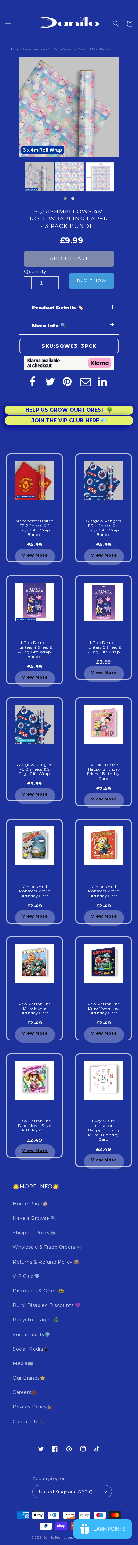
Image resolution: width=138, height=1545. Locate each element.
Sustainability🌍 (31, 1334)
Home (14, 48)
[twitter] (50, 381)
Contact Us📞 (29, 1421)
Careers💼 (25, 1392)
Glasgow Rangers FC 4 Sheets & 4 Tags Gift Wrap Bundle (103, 528)
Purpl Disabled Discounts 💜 (47, 1305)
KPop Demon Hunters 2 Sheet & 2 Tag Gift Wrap (103, 647)
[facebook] (32, 381)
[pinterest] (68, 381)
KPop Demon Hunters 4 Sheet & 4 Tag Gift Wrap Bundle (34, 649)
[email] (85, 381)
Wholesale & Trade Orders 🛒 (47, 1247)
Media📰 (23, 1363)
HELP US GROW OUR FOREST (65, 410)
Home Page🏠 (30, 1204)
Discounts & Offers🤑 (38, 1291)
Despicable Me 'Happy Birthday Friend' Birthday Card (103, 772)
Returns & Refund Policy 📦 (46, 1262)
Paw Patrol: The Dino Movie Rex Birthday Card (103, 1008)
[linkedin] (103, 381)
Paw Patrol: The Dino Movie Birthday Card (34, 1008)
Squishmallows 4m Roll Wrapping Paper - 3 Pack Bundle (69, 218)
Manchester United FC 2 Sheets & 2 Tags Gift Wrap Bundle (34, 528)
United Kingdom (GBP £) (66, 1491)
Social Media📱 (31, 1349)
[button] (8, 23)
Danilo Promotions (58, 1537)
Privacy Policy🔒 (32, 1407)
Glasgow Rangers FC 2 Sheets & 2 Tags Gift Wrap (34, 769)
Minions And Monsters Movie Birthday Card (34, 891)
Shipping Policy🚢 (34, 1233)
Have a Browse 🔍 (34, 1218)
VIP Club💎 (26, 1276)
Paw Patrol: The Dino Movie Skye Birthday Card (34, 1125)
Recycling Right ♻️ (36, 1320)
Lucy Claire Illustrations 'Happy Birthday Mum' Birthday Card (103, 1130)
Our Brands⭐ (29, 1378)
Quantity (35, 271)
